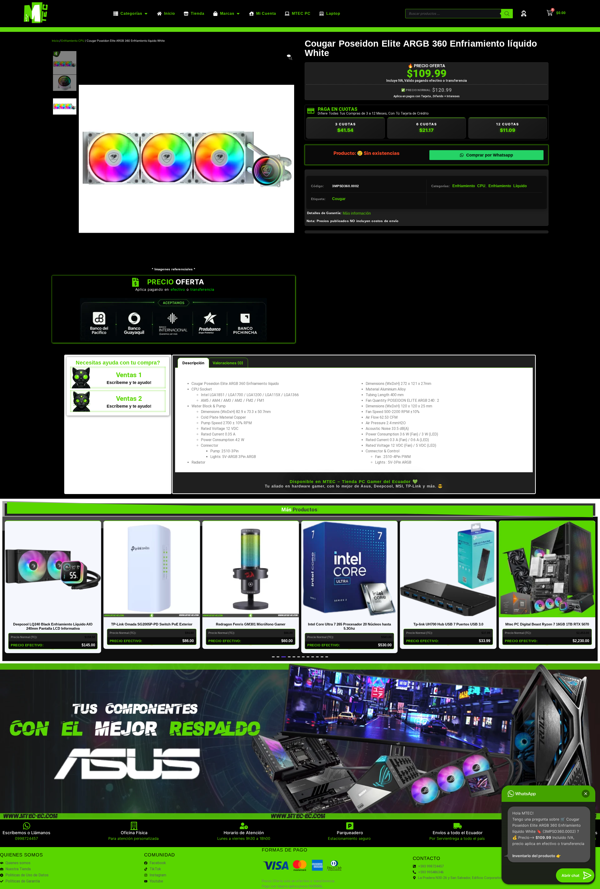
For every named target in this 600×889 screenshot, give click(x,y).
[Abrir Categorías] (146, 13)
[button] (273, 656)
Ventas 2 (129, 398)
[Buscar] (507, 13)
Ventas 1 (129, 375)
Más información (357, 213)
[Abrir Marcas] (238, 13)
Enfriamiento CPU (72, 40)
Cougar (338, 199)
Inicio (55, 40)
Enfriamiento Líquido (507, 186)
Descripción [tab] (193, 363)
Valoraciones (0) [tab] (228, 363)
